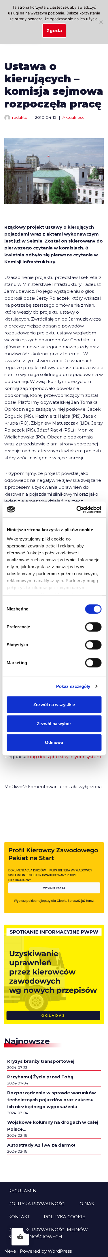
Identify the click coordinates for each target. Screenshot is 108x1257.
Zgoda (54, 30)
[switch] (93, 627)
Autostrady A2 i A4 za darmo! (41, 1145)
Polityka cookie (64, 1216)
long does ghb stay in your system (64, 756)
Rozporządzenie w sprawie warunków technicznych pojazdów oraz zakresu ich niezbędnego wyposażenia (51, 1099)
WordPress (60, 1251)
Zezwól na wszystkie (54, 704)
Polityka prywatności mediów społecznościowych (48, 1233)
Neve (10, 1251)
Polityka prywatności (37, 1203)
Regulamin (22, 1190)
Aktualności (73, 117)
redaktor (20, 117)
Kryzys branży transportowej (40, 1061)
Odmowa (54, 742)
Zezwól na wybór (54, 723)
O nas (86, 1203)
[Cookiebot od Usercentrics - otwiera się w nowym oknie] (76, 509)
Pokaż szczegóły (73, 686)
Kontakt (19, 1216)
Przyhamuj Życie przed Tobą (40, 1077)
